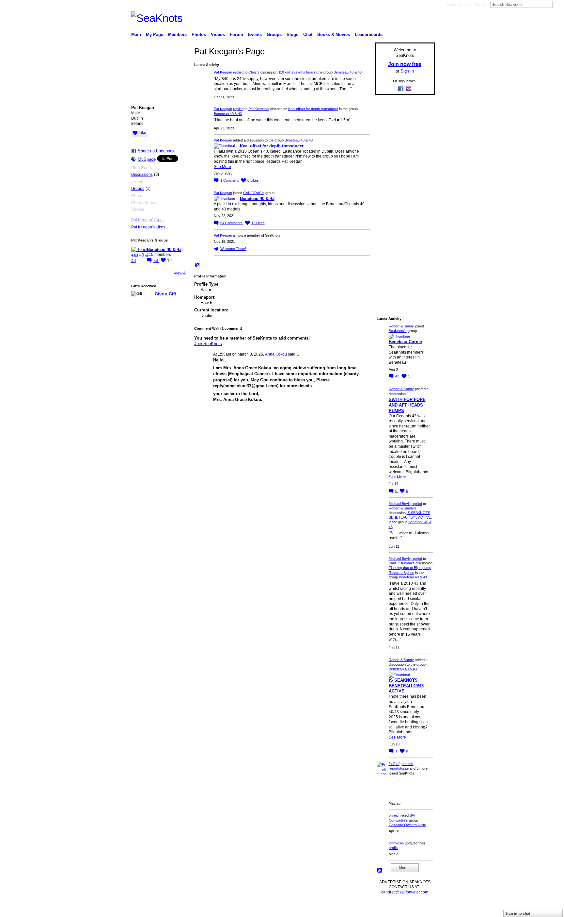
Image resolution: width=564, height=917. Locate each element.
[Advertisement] (403, 198)
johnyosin (396, 843)
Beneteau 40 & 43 (164, 249)
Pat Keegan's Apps (147, 220)
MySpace (147, 159)
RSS (197, 265)
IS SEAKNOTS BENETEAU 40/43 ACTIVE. (406, 686)
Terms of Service (420, 909)
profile (393, 848)
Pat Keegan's (258, 109)
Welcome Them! (233, 249)
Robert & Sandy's (402, 508)
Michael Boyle (400, 504)
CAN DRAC (176, 909)
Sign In (481, 4)
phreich (407, 764)
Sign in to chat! (518, 913)
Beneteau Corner (405, 341)
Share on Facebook (156, 150)
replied (238, 72)
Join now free (458, 4)
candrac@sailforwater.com (404, 892)
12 (169, 260)
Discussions (142, 174)
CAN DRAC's (253, 193)
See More (222, 166)
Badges (361, 909)
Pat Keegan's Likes (148, 227)
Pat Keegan (223, 72)
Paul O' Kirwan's (402, 563)
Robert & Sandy (401, 326)
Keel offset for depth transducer (313, 109)
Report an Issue (386, 909)
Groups (137, 188)
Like (142, 132)
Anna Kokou (276, 354)
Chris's (253, 72)
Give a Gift (165, 294)
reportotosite (399, 768)
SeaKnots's (398, 331)
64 (156, 260)
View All (181, 273)
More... (404, 868)
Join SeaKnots (208, 343)
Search (557, 4)
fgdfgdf (394, 764)
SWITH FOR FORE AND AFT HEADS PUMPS (407, 405)
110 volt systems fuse (295, 72)
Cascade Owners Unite (407, 825)
